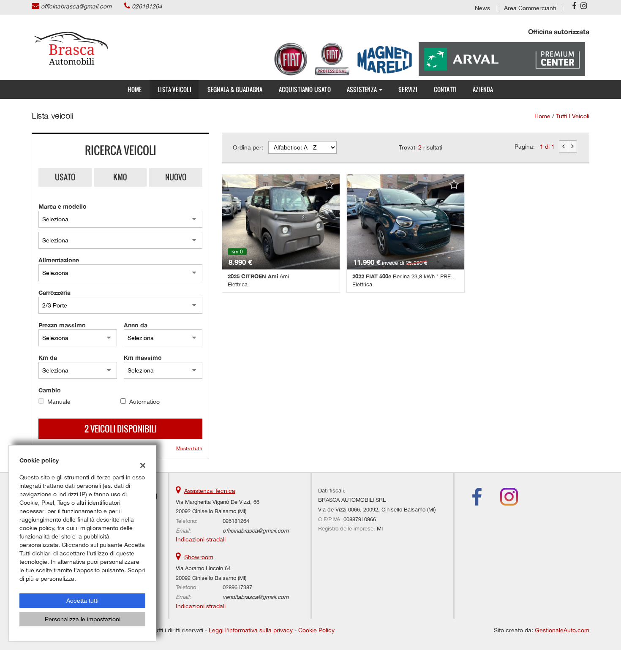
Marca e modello (62, 206)
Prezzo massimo (62, 325)
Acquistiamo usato (305, 89)
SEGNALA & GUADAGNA (235, 89)
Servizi (407, 89)
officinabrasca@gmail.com (76, 6)
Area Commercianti (530, 8)
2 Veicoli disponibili (120, 428)
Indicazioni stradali (201, 539)
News (482, 8)
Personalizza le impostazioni (82, 619)
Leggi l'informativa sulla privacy (251, 630)
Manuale (59, 401)
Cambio (49, 390)
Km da (47, 357)
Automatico (144, 401)
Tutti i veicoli (572, 116)
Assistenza (362, 89)
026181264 (147, 6)
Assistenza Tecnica (209, 490)
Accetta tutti (82, 600)
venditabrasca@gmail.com (256, 596)
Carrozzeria (54, 292)
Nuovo (175, 176)
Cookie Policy (316, 630)
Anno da (135, 325)
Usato (65, 176)
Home (135, 89)
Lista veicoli (174, 89)
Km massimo (143, 357)
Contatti (445, 89)
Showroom (198, 557)
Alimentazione (58, 260)
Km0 (120, 176)
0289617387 (237, 587)
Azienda (483, 89)
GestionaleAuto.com (562, 630)
